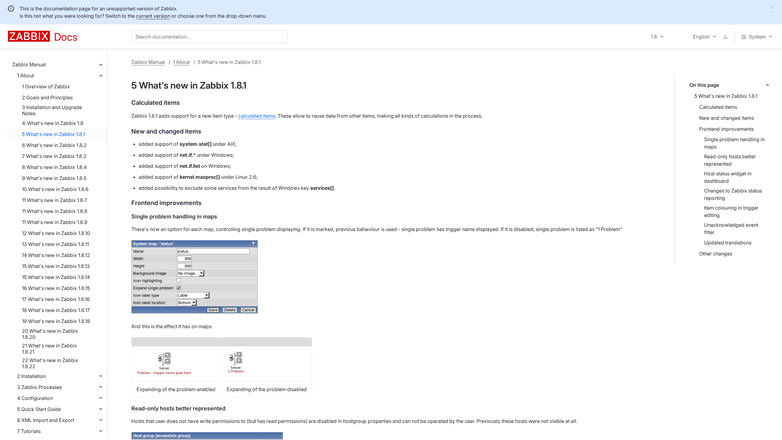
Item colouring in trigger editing (731, 211)
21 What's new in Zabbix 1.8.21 (49, 349)
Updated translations (727, 243)
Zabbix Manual (29, 64)
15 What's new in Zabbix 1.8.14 (56, 277)
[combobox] (210, 36)
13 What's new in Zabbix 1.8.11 (55, 244)
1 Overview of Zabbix (46, 86)
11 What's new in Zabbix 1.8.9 (54, 222)
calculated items (256, 116)
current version (153, 16)
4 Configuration (35, 398)
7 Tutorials (29, 431)
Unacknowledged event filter (731, 228)
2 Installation (31, 376)
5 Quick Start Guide (39, 409)
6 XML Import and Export (45, 420)
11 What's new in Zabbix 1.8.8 (54, 211)
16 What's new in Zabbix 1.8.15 (56, 288)
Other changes (715, 254)
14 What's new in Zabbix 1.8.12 (56, 255)
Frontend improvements (726, 129)
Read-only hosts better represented (730, 160)
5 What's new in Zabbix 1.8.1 (53, 134)
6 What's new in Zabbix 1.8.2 (54, 145)
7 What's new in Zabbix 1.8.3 (54, 156)
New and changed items (726, 118)
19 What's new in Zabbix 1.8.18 (56, 321)
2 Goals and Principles (47, 97)
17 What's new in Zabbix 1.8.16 (56, 299)
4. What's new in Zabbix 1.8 (52, 123)
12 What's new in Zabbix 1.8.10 (56, 233)
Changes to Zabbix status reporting (733, 194)
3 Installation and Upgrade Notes (52, 110)
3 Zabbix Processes (39, 387)
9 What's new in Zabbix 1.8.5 (54, 178)
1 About (25, 75)
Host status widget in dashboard (727, 177)
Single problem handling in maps (734, 143)
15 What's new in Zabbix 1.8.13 (56, 266)
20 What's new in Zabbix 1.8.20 (50, 334)
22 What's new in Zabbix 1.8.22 (50, 363)
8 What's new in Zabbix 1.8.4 (54, 167)
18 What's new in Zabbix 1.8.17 (56, 310)
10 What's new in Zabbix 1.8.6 (55, 189)
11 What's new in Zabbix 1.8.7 (54, 200)
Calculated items (718, 107)
